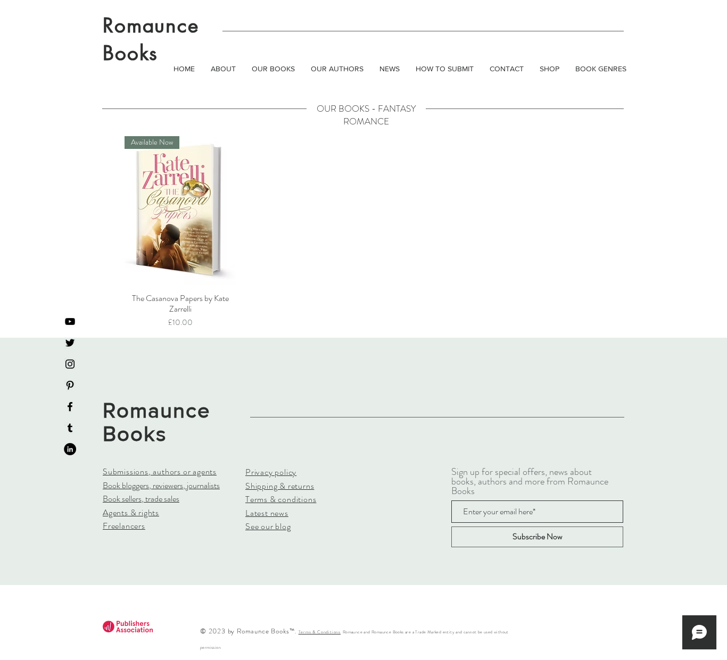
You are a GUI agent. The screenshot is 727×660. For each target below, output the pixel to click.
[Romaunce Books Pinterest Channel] (70, 385)
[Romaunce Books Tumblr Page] (70, 428)
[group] (363, 232)
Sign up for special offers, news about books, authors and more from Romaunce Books (529, 481)
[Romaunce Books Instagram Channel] (70, 364)
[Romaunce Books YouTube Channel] (70, 321)
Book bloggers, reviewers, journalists (161, 485)
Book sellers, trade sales (141, 498)
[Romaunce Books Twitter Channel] (70, 343)
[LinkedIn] (70, 449)
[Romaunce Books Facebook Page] (70, 406)
